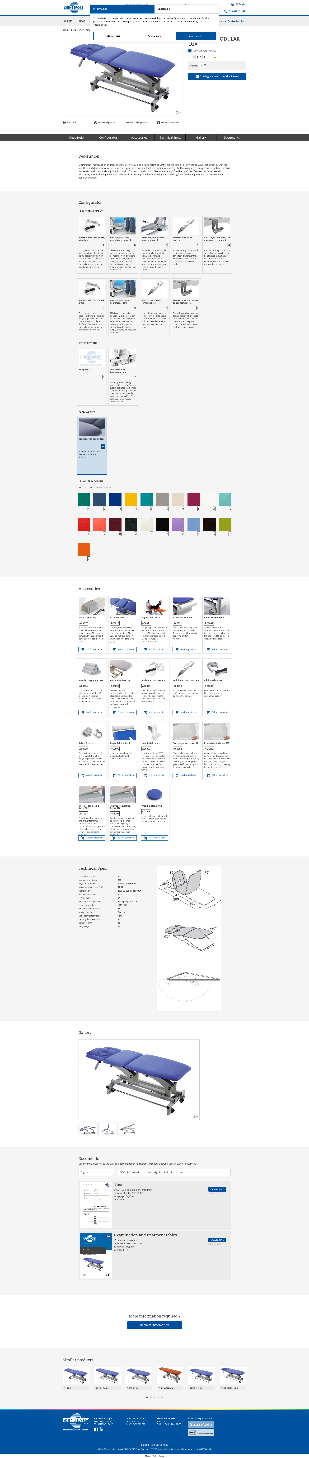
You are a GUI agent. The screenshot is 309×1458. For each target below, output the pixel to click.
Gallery (201, 137)
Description (77, 137)
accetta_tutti (195, 36)
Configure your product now (219, 76)
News (82, 20)
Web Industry (158, 1456)
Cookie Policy (162, 1445)
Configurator (108, 137)
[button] (96, 1172)
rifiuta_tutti (113, 36)
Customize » (154, 36)
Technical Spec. (170, 137)
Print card (71, 122)
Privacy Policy (147, 1445)
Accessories (139, 137)
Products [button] (68, 20)
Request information (154, 1325)
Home (80, 29)
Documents (232, 137)
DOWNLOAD (217, 1189)
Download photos (106, 122)
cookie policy (100, 24)
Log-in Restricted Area (233, 21)
